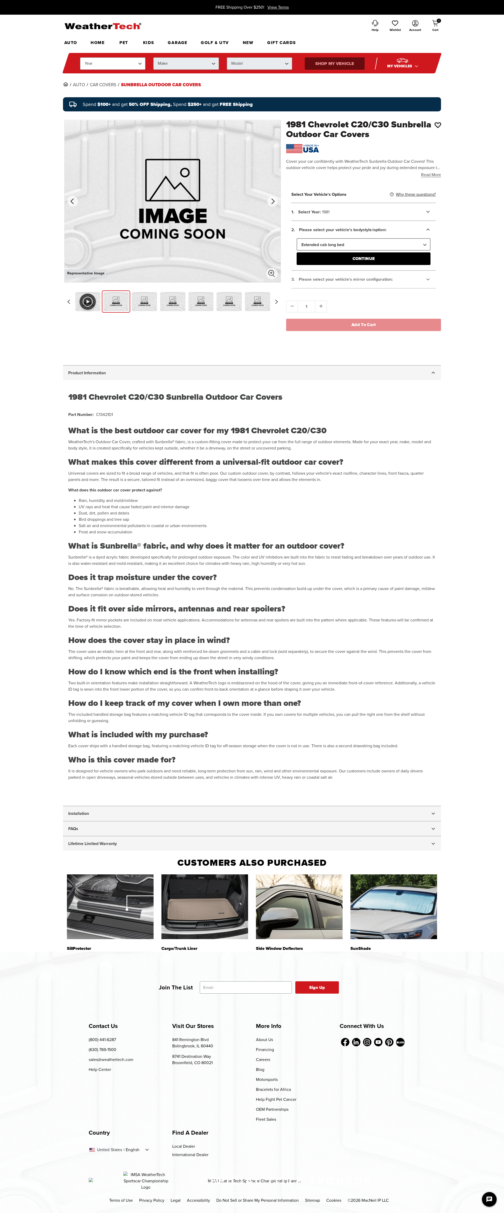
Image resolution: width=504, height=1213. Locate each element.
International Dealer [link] (190, 1155)
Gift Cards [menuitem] (281, 43)
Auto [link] (79, 85)
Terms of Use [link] (121, 1200)
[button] (395, 26)
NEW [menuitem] (248, 43)
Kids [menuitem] (148, 43)
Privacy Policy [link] (151, 1200)
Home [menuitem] (97, 43)
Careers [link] (263, 1060)
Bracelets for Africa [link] (273, 1089)
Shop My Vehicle (334, 64)
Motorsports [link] (267, 1079)
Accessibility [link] (198, 1200)
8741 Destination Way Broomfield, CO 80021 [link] (192, 1059)
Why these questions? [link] (416, 194)
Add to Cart (363, 325)
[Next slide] (276, 301)
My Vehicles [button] (400, 66)
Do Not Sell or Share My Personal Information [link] (257, 1200)
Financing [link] (265, 1050)
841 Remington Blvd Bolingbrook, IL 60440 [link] (192, 1043)
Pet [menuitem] (123, 43)
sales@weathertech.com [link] (111, 1060)
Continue (364, 259)
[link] (65, 84)
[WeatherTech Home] (103, 26)
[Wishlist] (438, 125)
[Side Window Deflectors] (299, 906)
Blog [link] (260, 1069)
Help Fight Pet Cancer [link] (276, 1099)
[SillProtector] (110, 906)
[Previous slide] (69, 301)
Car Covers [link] (103, 85)
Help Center (100, 1069)
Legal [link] (176, 1200)
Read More (431, 175)
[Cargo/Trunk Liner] (204, 906)
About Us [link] (264, 1040)
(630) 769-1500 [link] (102, 1050)
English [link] (132, 1150)
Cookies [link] (333, 1200)
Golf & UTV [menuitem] (215, 43)
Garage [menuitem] (177, 43)
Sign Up (317, 987)
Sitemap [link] (312, 1200)
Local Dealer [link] (183, 1146)
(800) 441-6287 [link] (102, 1040)
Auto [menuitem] (70, 43)
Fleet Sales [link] (266, 1119)
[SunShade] (393, 906)
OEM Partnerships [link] (272, 1109)
